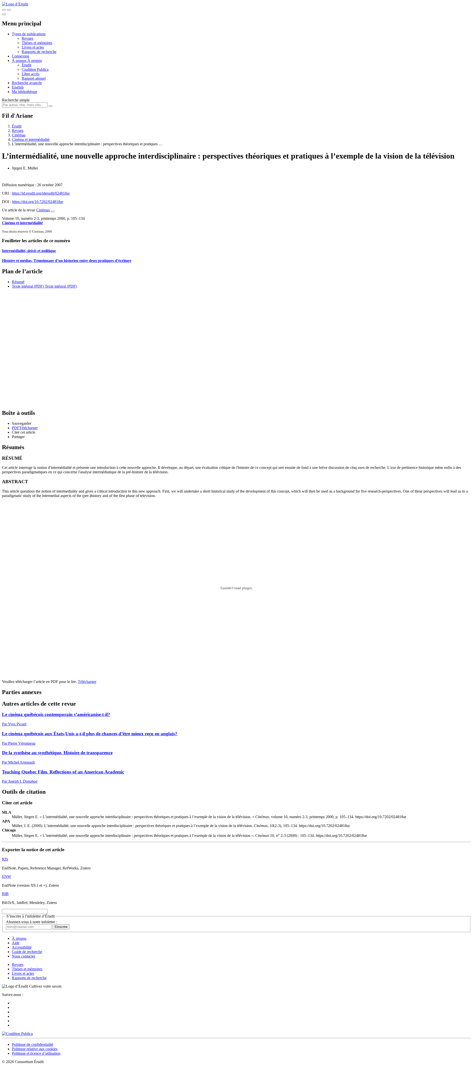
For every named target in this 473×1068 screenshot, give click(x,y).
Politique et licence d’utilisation (36, 1053)
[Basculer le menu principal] (4, 14)
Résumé (18, 282)
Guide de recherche (27, 952)
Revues (27, 38)
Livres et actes (33, 47)
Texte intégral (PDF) (28, 286)
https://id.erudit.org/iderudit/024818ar (41, 193)
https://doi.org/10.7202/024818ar (37, 202)
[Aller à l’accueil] (15, 4)
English (18, 87)
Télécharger (87, 682)
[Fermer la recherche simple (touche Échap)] (9, 10)
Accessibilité (22, 947)
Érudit (26, 65)
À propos (34, 60)
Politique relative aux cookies (34, 1049)
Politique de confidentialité (32, 1044)
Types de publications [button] (29, 34)
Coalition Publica (35, 69)
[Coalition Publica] (17, 1033)
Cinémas (18, 135)
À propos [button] (19, 60)
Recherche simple (16, 100)
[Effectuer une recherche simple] (4, 10)
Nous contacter (23, 956)
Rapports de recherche (39, 52)
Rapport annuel (34, 78)
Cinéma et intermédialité (31, 139)
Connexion (20, 56)
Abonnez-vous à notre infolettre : (31, 922)
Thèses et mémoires (37, 43)
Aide (15, 943)
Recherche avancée (27, 83)
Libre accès (30, 74)
